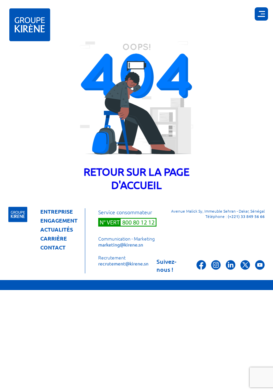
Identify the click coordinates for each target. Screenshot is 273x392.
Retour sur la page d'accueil (136, 178)
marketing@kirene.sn (120, 244)
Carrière (53, 238)
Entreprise (56, 211)
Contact (53, 247)
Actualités (56, 229)
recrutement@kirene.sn (123, 263)
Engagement (59, 220)
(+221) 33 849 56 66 (246, 216)
